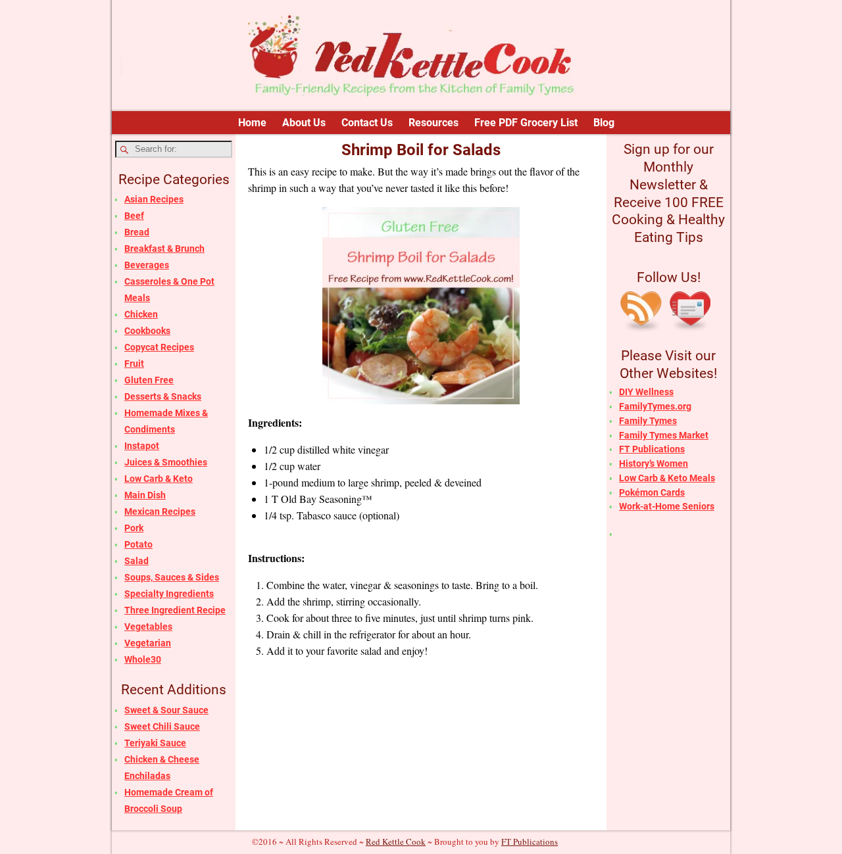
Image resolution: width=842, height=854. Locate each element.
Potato (138, 544)
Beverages (146, 265)
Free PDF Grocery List (526, 122)
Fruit (134, 363)
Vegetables (148, 626)
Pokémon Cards (652, 492)
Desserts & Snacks (162, 396)
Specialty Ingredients (169, 593)
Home (252, 122)
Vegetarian (147, 643)
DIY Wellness (646, 392)
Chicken (141, 314)
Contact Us (367, 122)
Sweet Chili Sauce (162, 726)
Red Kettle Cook (396, 841)
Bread (136, 232)
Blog (603, 122)
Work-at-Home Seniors (666, 506)
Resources (433, 122)
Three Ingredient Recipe (175, 610)
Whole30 (142, 659)
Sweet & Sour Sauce (166, 710)
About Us (304, 122)
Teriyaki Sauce (155, 743)
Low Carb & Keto (158, 478)
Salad (136, 561)
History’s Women (653, 463)
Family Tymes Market (663, 435)
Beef (134, 215)
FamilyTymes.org (655, 406)
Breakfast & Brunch (164, 248)
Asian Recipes (154, 199)
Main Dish (145, 495)
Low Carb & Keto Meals (667, 478)
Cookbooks (147, 330)
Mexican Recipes (159, 511)
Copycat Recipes (159, 347)
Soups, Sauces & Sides (171, 577)
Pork (133, 528)
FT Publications (652, 449)
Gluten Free (149, 380)
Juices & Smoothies (165, 462)
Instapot (141, 445)
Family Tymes (648, 420)
